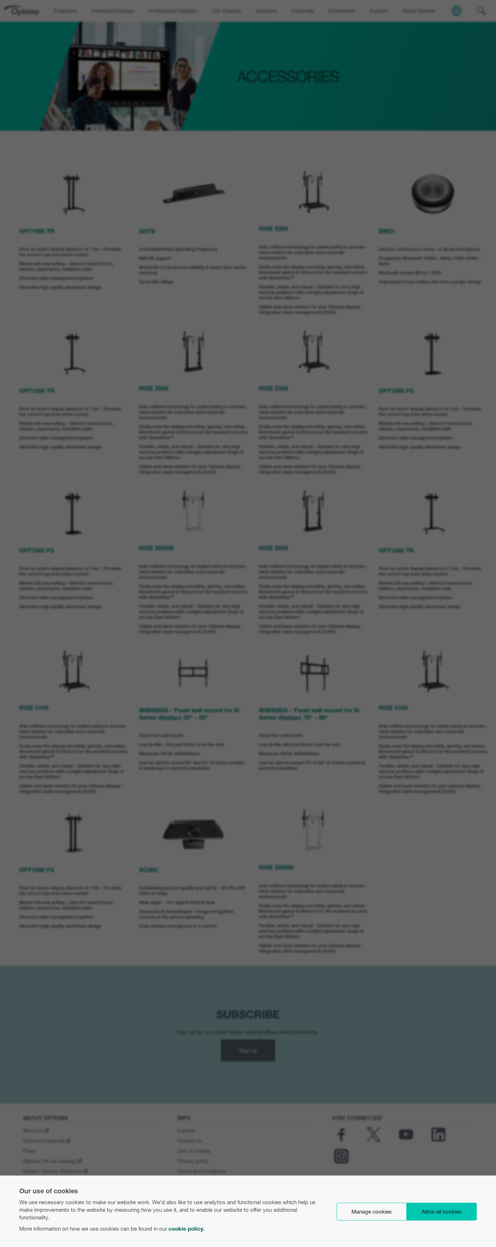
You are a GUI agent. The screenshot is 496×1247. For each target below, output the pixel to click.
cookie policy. (186, 1228)
